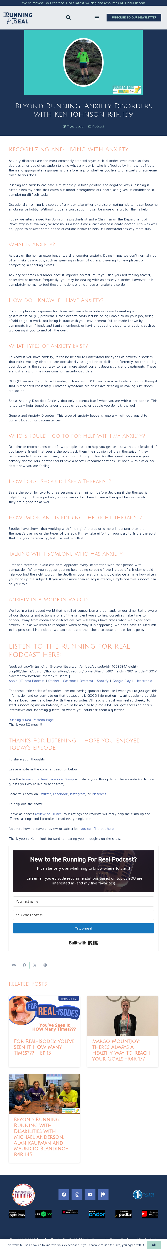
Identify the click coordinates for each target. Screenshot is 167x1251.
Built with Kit (83, 943)
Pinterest (99, 794)
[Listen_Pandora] (97, 1214)
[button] (68, 17)
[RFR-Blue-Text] (17, 18)
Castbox (69, 681)
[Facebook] (63, 1194)
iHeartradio (143, 681)
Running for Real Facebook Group (48, 779)
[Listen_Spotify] (43, 1214)
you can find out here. (97, 828)
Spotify (103, 681)
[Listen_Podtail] (123, 1214)
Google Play (121, 681)
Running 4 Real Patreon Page (31, 720)
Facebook (60, 794)
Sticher (53, 681)
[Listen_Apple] (17, 1214)
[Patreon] (103, 1194)
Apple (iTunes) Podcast (27, 681)
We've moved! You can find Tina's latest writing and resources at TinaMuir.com (83, 3)
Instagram (77, 794)
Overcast (86, 681)
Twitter (45, 794)
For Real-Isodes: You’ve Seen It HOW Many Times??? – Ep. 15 (44, 1047)
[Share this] (24, 965)
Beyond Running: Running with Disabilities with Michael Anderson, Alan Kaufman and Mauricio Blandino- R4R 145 (41, 1137)
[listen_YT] (150, 1214)
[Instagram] (77, 1194)
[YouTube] (90, 1194)
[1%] (143, 1195)
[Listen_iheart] (70, 1212)
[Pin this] (45, 965)
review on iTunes (48, 814)
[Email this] (14, 965)
